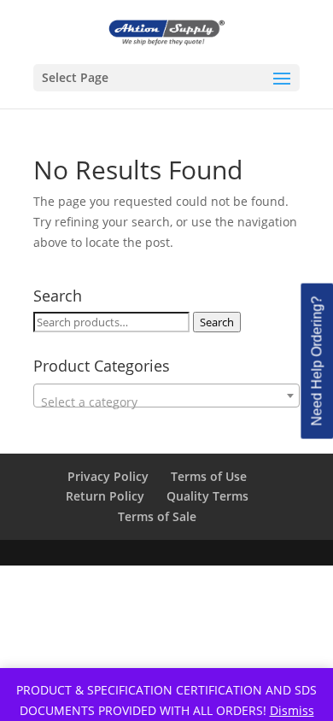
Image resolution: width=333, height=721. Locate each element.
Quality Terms (207, 496)
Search (217, 322)
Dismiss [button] (292, 710)
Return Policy (105, 496)
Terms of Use (209, 476)
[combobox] (166, 395)
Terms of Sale (157, 516)
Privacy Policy (108, 476)
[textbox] (166, 402)
